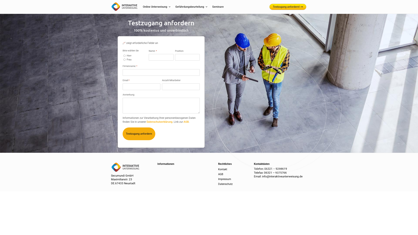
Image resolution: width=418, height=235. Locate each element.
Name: (153, 51)
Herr (129, 55)
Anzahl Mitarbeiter (171, 80)
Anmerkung (128, 94)
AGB (186, 121)
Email (126, 80)
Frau (129, 59)
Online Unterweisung (155, 6)
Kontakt (222, 169)
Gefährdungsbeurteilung (189, 6)
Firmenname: (130, 66)
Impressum (224, 179)
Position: (179, 51)
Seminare (218, 6)
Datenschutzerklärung (159, 121)
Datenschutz (225, 184)
